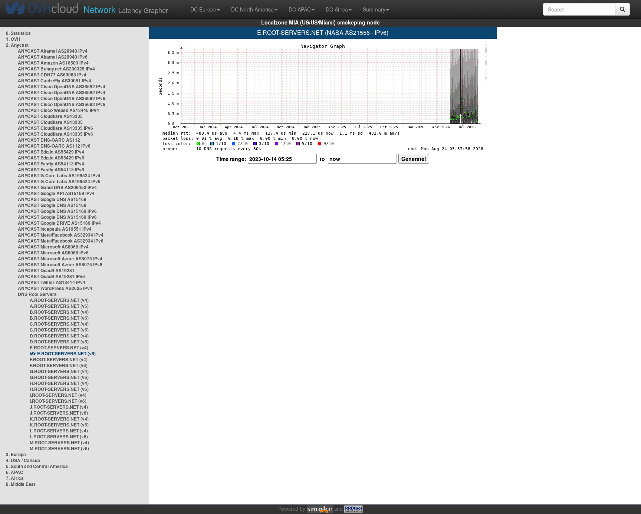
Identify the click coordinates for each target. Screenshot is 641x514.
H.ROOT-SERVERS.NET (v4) (59, 383)
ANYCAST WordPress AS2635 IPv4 (55, 288)
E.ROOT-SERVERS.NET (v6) (66, 353)
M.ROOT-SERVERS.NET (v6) (59, 448)
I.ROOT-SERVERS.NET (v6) (58, 401)
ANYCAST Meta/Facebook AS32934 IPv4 (60, 234)
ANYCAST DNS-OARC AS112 (49, 139)
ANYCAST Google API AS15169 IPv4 (56, 193)
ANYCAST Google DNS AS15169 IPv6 (57, 211)
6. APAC (14, 472)
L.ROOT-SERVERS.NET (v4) (59, 430)
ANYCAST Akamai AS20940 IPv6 (53, 56)
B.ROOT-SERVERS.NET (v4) (59, 312)
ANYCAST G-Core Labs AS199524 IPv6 (59, 181)
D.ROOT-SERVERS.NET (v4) (59, 335)
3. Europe (16, 454)
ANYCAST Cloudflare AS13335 (50, 116)
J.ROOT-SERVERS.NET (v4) (59, 406)
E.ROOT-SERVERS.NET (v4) (59, 347)
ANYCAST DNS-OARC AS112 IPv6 (54, 145)
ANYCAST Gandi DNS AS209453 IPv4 (57, 187)
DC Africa (337, 9)
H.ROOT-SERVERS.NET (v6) (59, 389)
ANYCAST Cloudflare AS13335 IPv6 (55, 128)
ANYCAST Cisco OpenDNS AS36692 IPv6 (61, 98)
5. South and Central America (37, 466)
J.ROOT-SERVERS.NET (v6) (59, 412)
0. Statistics (18, 33)
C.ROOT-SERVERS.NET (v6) (59, 329)
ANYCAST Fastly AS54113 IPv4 (51, 163)
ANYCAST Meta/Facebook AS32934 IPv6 (60, 240)
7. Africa (15, 478)
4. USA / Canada (23, 460)
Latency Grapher (125, 9)
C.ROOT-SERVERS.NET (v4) (59, 323)
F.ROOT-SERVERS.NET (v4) (59, 359)
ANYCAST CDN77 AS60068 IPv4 (52, 74)
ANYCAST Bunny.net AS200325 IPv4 (56, 68)
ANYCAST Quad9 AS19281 (46, 270)
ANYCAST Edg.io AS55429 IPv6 (51, 157)
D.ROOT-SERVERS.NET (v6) (59, 341)
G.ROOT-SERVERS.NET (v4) (59, 371)
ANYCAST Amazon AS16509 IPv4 (53, 62)
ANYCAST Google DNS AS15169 (52, 199)
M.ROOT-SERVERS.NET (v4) (59, 442)
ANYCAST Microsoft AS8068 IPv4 (53, 246)
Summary (374, 9)
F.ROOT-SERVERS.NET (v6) (59, 365)
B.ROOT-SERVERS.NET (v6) (59, 317)
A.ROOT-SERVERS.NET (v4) (59, 300)
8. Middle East (20, 484)
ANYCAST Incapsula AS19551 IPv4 (55, 228)
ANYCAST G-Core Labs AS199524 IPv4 (59, 175)
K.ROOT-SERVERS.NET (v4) (59, 418)
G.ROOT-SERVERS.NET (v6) (59, 377)
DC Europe (203, 9)
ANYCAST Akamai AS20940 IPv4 (53, 50)
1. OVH (13, 39)
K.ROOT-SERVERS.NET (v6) (59, 424)
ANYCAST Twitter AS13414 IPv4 (51, 282)
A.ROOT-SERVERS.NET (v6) (59, 306)
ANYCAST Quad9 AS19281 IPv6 (51, 276)
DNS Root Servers (37, 294)
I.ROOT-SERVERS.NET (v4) (58, 395)
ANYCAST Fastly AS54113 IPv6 (51, 169)
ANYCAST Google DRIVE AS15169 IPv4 (59, 223)
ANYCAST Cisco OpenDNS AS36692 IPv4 (61, 86)
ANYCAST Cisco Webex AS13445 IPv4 (58, 110)
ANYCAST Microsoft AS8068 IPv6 (53, 252)
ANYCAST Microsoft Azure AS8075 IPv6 (60, 264)
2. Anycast (17, 45)
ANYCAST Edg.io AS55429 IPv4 (51, 151)
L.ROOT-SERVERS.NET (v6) (59, 436)
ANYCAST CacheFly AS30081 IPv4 (54, 80)
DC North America (252, 9)
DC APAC (300, 9)
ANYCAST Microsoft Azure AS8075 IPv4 (60, 258)
